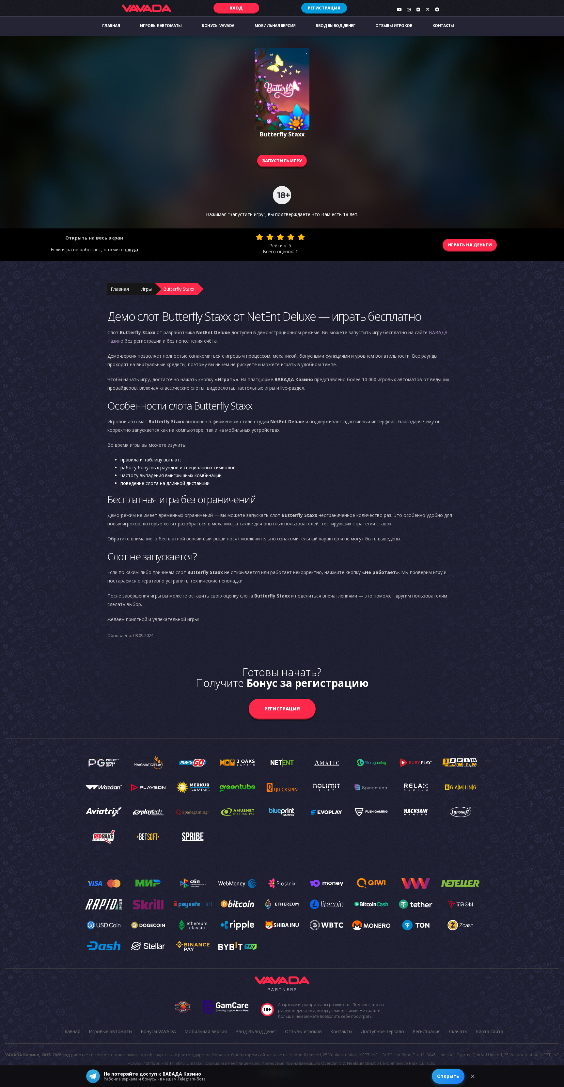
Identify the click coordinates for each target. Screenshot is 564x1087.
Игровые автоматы (161, 25)
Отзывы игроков (393, 25)
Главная (111, 25)
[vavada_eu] (427, 9)
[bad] (259, 237)
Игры (146, 289)
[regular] (280, 237)
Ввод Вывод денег (335, 25)
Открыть (448, 1076)
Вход (236, 8)
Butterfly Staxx (178, 289)
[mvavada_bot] (437, 9)
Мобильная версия (275, 25)
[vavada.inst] (408, 9)
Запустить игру (282, 160)
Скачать (458, 1031)
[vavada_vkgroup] (418, 9)
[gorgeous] (301, 237)
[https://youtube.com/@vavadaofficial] (399, 9)
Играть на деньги (469, 245)
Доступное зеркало (382, 1031)
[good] (290, 237)
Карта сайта (489, 1031)
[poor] (270, 237)
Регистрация (324, 8)
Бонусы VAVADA (218, 25)
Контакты (443, 25)
